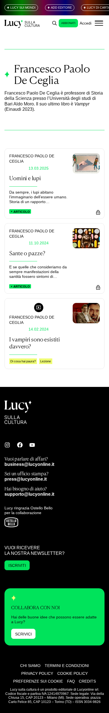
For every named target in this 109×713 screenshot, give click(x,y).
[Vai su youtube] (32, 445)
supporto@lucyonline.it (29, 494)
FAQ (71, 681)
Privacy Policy (37, 673)
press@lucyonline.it (25, 478)
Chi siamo (30, 666)
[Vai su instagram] (7, 445)
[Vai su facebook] (20, 445)
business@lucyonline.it (29, 464)
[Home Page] (22, 23)
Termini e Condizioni (67, 666)
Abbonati (68, 23)
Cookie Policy (72, 673)
